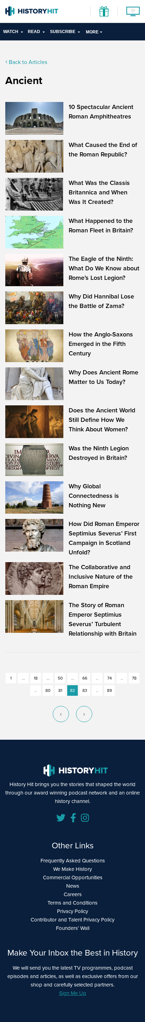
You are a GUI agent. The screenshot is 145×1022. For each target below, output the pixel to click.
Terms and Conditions (72, 902)
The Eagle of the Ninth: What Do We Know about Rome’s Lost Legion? (104, 268)
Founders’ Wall (72, 928)
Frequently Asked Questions (72, 860)
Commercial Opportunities (72, 877)
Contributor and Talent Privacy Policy (72, 919)
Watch (10, 31)
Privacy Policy (72, 911)
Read (34, 31)
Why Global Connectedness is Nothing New (94, 495)
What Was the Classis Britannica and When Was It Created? (99, 192)
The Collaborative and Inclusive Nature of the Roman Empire (101, 576)
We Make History (72, 869)
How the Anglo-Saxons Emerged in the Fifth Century (101, 344)
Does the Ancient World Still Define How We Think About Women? (102, 419)
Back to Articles (27, 62)
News (72, 885)
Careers (73, 894)
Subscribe (62, 31)
